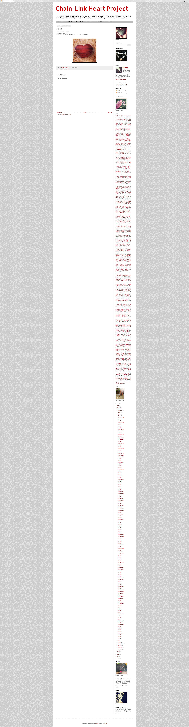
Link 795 (119, 450)
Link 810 (119, 467)
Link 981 (119, 622)
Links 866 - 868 (121, 519)
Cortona (123, 173)
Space (123, 341)
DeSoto (117, 182)
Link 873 (119, 527)
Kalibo (120, 225)
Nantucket (122, 267)
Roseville (123, 315)
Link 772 (119, 426)
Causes (129, 156)
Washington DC (126, 374)
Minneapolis (119, 261)
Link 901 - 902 (121, 553)
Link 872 (119, 526)
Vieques (129, 370)
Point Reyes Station (126, 299)
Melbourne (117, 254)
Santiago (121, 327)
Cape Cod (121, 154)
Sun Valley (128, 346)
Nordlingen (117, 280)
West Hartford (124, 375)
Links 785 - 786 (121, 439)
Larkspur (128, 232)
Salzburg (126, 317)
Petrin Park (122, 296)
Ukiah (129, 363)
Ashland (120, 124)
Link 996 (119, 634)
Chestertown (128, 161)
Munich (128, 266)
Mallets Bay (129, 246)
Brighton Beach (123, 139)
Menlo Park (128, 255)
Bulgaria (128, 144)
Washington (118, 374)
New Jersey (123, 274)
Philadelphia (128, 296)
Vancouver (118, 368)
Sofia (118, 339)
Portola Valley (124, 300)
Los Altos (119, 240)
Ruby (128, 315)
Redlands (117, 310)
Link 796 (119, 451)
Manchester (123, 248)
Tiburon (123, 355)
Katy (122, 226)
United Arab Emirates (123, 364)
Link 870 (119, 522)
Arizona (117, 123)
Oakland (127, 283)
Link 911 (119, 565)
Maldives (124, 246)
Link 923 (119, 576)
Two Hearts (118, 363)
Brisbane (117, 140)
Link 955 (119, 600)
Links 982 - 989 (121, 624)
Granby (130, 198)
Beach (121, 129)
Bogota (123, 134)
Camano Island (126, 151)
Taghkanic (128, 349)
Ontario (121, 287)
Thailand (128, 353)
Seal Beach (118, 331)
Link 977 (119, 617)
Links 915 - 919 (121, 569)
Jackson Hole (122, 222)
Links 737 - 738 (121, 417)
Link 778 (119, 432)
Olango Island (118, 286)
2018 (118, 658)
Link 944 (119, 595)
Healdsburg (117, 208)
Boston (127, 135)
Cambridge (117, 153)
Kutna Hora (118, 230)
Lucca (117, 245)
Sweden (127, 348)
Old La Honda (124, 286)
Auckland (119, 125)
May (119, 415)
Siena (130, 334)
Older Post (110, 112)
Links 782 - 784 (121, 438)
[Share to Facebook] (76, 67)
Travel (122, 358)
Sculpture (127, 330)
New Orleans (125, 275)
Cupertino (122, 176)
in (129, 217)
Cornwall (124, 172)
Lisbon (122, 237)
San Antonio (122, 319)
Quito (126, 306)
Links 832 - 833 (121, 491)
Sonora (117, 340)
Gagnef (127, 195)
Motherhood (122, 265)
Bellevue (120, 130)
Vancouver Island (126, 368)
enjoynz (96, 723)
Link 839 (119, 495)
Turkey (129, 360)
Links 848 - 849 (121, 505)
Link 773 (119, 427)
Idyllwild (118, 216)
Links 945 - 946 (121, 596)
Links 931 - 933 (121, 586)
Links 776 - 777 (121, 431)
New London (129, 274)
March (119, 412)
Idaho (130, 215)
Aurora (124, 125)
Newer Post (59, 112)
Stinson (117, 345)
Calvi (121, 151)
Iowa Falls (120, 220)
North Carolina (124, 280)
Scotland (117, 330)
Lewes (117, 236)
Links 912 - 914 (121, 567)
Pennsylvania (126, 294)
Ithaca (117, 222)
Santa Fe (118, 326)
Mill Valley (120, 260)
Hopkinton (117, 212)
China (120, 163)
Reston (122, 311)
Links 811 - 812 (121, 469)
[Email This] (71, 67)
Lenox (124, 235)
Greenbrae (129, 201)
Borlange (122, 135)
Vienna (125, 370)
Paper (126, 291)
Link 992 (119, 629)
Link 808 (119, 463)
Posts (118, 90)
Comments (119, 92)
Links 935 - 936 (121, 589)
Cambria (128, 152)
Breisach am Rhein (119, 138)
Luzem (121, 245)
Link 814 (119, 472)
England (117, 188)
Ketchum (128, 227)
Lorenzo (62, 21)
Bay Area (117, 129)
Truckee (117, 360)
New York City (125, 278)
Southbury (118, 341)
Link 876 (119, 533)
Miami (117, 259)
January (119, 409)
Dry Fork (129, 183)
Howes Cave (129, 212)
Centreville (122, 158)
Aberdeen (117, 115)
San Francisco (122, 321)
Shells (123, 332)
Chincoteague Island (126, 163)
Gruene (124, 202)
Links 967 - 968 (121, 603)
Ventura (125, 369)
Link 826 (119, 481)
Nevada (122, 271)
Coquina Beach (118, 172)
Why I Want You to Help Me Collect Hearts (74, 21)
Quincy (123, 306)
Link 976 (119, 615)
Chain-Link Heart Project (92, 8)
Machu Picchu (127, 245)
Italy (128, 221)
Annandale (123, 120)
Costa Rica (128, 173)
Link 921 (119, 572)
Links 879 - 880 (121, 536)
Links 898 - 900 (121, 551)
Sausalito (117, 329)
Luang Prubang (122, 244)
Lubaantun (128, 244)
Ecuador (117, 187)
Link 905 (119, 558)
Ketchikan (123, 227)
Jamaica (128, 222)
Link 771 (119, 424)
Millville (125, 260)
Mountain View (123, 266)
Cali (128, 148)
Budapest (128, 143)
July (119, 640)
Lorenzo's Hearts (88, 21)
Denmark (118, 181)
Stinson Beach (123, 345)
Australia (117, 127)
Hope (128, 211)
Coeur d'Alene (124, 166)
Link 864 (119, 515)
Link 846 (119, 501)
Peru (122, 295)
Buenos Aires (118, 144)
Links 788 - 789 (121, 443)
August (119, 642)
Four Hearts (126, 193)
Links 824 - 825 (121, 479)
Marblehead (129, 248)
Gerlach (123, 196)
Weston (121, 377)
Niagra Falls (128, 279)
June (119, 638)
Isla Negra (129, 220)
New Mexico (119, 275)
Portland (117, 300)
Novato (117, 283)
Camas (117, 152)
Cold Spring (127, 167)
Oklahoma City (127, 285)
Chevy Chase (119, 162)
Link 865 (119, 517)
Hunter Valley (118, 215)
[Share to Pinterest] (77, 67)
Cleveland (118, 166)
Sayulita (122, 329)
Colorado (117, 170)
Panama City (122, 291)
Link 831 (119, 489)
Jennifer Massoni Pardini (122, 84)
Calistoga (128, 149)
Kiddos (117, 229)
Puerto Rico (119, 304)
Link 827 (119, 483)
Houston (63, 69)
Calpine (117, 151)
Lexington (121, 236)
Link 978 (119, 619)
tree (120, 359)
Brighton (117, 139)
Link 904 (119, 557)
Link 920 (119, 571)
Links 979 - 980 (121, 621)
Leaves (129, 234)
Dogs (125, 182)
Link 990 (119, 626)
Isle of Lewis (119, 221)
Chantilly (127, 159)
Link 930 (119, 584)
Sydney (122, 349)
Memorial (122, 254)
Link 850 (119, 507)
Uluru (116, 364)
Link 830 (119, 488)
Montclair (117, 264)
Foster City (119, 193)
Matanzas (129, 251)
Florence (121, 191)
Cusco (130, 176)
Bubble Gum (123, 143)
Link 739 (119, 419)
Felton (117, 191)
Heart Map (109, 21)
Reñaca (118, 311)
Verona (118, 370)
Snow (123, 338)
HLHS (130, 208)
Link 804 (119, 460)
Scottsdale (122, 330)
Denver (122, 181)
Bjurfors (126, 133)
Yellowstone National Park (125, 382)
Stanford (127, 344)
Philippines (117, 297)
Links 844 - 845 (121, 500)
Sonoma (127, 339)
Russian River (121, 316)
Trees (123, 359)
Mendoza (123, 255)
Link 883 (119, 541)
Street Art (120, 346)
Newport (123, 279)
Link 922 (119, 574)
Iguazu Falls (128, 216)
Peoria (117, 295)
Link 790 (119, 445)
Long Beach (122, 239)
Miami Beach (122, 259)
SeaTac (123, 331)
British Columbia (127, 140)
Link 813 (119, 470)
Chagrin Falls (127, 158)
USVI (125, 365)
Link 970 (119, 607)
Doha (129, 182)
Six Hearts (118, 336)
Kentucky (118, 227)
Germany (127, 196)
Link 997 (119, 636)
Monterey (121, 264)
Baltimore (120, 128)
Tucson (121, 360)
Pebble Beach (118, 294)
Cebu (118, 157)
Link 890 (119, 546)
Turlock (117, 361)
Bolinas (127, 134)
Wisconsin (117, 379)
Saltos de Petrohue (119, 317)
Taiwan (125, 350)
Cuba (118, 176)
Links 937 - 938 (121, 591)
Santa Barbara (122, 325)
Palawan (126, 289)
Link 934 (119, 588)
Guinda (128, 202)
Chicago (125, 162)
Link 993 (119, 631)
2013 (118, 407)
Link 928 (119, 581)
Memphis (128, 254)
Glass (120, 198)
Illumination (123, 217)
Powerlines (122, 301)
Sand (117, 325)
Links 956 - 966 (121, 602)
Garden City (118, 196)
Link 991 (119, 627)
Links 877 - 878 (121, 534)
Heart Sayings (124, 208)
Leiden (119, 235)
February (120, 410)
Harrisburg (124, 206)
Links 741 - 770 (121, 422)
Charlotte (122, 161)
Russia (117, 316)
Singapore (128, 335)
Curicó (126, 176)
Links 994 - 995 (121, 633)
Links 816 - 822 (121, 476)
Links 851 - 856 (121, 508)
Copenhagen (127, 171)
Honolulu (123, 211)
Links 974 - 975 (121, 614)
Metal (117, 258)
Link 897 (119, 550)
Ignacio (123, 216)
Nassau (122, 269)
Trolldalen (128, 359)
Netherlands (118, 271)
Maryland (122, 250)
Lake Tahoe (129, 231)
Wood (122, 379)
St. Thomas (121, 344)
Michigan (127, 259)
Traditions (117, 358)
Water (117, 375)
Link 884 (119, 543)
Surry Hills (117, 348)
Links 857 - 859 (121, 510)
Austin (128, 125)
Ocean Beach (118, 284)
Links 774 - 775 (121, 429)
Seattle (127, 331)
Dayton (128, 178)
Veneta (117, 369)
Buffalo (124, 144)
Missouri (129, 261)
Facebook (127, 188)
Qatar (120, 305)
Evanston (122, 188)
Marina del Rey (123, 249)
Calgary (125, 148)
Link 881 (119, 538)
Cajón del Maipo (119, 148)
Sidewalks (118, 334)
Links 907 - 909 (121, 562)
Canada (122, 153)
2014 (118, 651)
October (119, 645)
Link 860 (119, 512)
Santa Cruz (129, 325)
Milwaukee (129, 260)
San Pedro (122, 324)
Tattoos (127, 351)
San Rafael (128, 324)
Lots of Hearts (124, 241)
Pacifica (121, 289)
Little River (128, 237)
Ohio (117, 285)
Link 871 (119, 524)
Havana (123, 207)
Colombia (127, 168)
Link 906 (119, 560)
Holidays (119, 210)
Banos (129, 128)
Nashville (117, 269)
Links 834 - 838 (121, 493)
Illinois (117, 217)
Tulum (125, 360)
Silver (123, 335)
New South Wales (124, 276)
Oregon (127, 287)
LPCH (117, 244)
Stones (129, 345)
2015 (118, 653)
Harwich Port (118, 207)
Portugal (117, 301)
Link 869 (119, 520)
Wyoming (117, 382)
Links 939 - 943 (121, 593)
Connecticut (118, 171)
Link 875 (119, 531)
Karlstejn (118, 226)
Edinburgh (122, 187)
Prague (128, 301)
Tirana (128, 355)
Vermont (129, 369)
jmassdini (126, 67)
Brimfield (128, 139)
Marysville (128, 250)
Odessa (129, 284)
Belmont (124, 130)
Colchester (120, 167)
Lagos (127, 230)
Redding (127, 309)
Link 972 (119, 610)
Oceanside (125, 284)
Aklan (121, 115)
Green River (123, 201)
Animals (124, 119)
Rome (129, 314)
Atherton (129, 124)
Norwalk (128, 281)
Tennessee (118, 353)
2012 (118, 405)
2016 (118, 654)
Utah (129, 365)
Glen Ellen (125, 198)
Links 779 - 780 (121, 434)
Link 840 (119, 496)
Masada (117, 251)
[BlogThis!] (73, 67)
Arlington (122, 123)
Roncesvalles (118, 315)
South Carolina (122, 340)
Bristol (121, 140)
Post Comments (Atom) (66, 114)
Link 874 (119, 529)
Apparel (129, 120)
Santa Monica (124, 326)
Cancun (128, 153)
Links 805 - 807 (121, 462)
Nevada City (128, 271)
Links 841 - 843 (121, 498)
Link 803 (119, 458)
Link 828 (119, 484)
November (120, 647)
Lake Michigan (122, 231)
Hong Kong (118, 211)
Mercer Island (120, 256)
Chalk (123, 159)
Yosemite (117, 383)
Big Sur (122, 133)
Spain (126, 341)
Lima (130, 236)
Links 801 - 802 (121, 457)
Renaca (129, 310)
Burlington (128, 145)
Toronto (122, 356)
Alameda (125, 115)
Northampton (122, 281)
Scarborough (127, 329)
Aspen (125, 124)
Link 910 (119, 564)
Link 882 (119, 539)
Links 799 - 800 (121, 455)
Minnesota (124, 261)
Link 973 (119, 612)
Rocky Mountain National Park (121, 314)
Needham (117, 270)
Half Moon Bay (127, 203)
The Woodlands (124, 354)
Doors (125, 183)
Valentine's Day (119, 367)
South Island (129, 340)
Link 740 (119, 420)
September (120, 643)
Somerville (122, 339)
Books (117, 135)
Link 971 (119, 608)
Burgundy (117, 145)
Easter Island (127, 186)
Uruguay (121, 365)
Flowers (117, 192)
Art (127, 123)
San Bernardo (128, 319)
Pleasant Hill (118, 299)
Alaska (130, 115)
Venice (121, 369)
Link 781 (119, 436)
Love (127, 243)
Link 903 (119, 555)
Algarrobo (128, 116)
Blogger (105, 723)
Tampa (129, 350)
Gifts (61, 69)
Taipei (122, 350)
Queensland (118, 306)
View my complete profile (121, 79)
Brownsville (117, 143)
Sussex (122, 348)
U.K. (125, 363)
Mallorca (118, 248)
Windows (126, 378)
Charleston (117, 161)
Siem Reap (126, 334)
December (120, 649)
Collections (117, 168)
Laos (124, 232)
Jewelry (117, 223)
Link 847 (119, 503)
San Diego (126, 320)
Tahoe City (117, 350)
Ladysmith (122, 230)
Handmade (124, 205)
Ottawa (117, 289)
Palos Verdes (127, 290)
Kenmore (129, 226)
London (117, 239)
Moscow (126, 264)
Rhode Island (127, 311)
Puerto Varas (125, 304)
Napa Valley (127, 267)
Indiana (123, 218)
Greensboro (119, 202)
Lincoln (118, 237)
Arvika (117, 124)
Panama (117, 291)
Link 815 (119, 474)
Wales (128, 373)
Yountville (122, 383)
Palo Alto (121, 290)
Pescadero (127, 295)
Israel (124, 221)
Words (127, 380)
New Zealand (118, 279)
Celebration (123, 157)
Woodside (129, 379)
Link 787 (119, 441)
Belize (117, 130)
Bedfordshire (127, 129)
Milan (116, 260)
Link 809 (119, 465)
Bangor (124, 128)
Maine (120, 246)
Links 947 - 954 (121, 598)
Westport (126, 377)
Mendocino (117, 255)
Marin (118, 249)
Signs (118, 335)
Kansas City (129, 225)
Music (117, 267)
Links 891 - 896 (121, 548)
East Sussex (119, 186)
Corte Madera (118, 173)
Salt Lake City (127, 316)
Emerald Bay (127, 187)
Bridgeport (127, 138)
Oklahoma (121, 285)
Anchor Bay (119, 119)
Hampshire (117, 205)
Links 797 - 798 (121, 453)
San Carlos (119, 320)
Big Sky (118, 133)
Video (122, 370)
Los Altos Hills (125, 240)
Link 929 (119, 583)
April (119, 414)
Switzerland (117, 349)
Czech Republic (120, 177)
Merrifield (125, 256)
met (129, 256)
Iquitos (125, 220)
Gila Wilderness (124, 197)
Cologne (122, 168)
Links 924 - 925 (121, 577)
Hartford (128, 206)
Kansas (124, 225)
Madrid (117, 246)
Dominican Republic (119, 183)
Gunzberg (117, 203)
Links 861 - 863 (121, 514)
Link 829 (119, 486)
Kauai (125, 226)
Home (58, 21)
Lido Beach (126, 236)
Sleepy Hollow (126, 336)
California (119, 149)
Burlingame (122, 145)
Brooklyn (126, 141)
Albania (118, 116)
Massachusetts (123, 251)
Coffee (129, 166)
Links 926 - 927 (121, 579)
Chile (130, 162)
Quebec (124, 305)
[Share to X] (74, 67)
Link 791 (119, 446)
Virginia (129, 372)
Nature (126, 269)
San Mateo (121, 322)
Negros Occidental (125, 270)
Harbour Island (118, 206)
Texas (67, 69)
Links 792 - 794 (121, 448)
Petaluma (117, 296)
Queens (128, 305)
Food (122, 192)
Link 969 (119, 605)
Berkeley (129, 130)
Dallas (126, 177)
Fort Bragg (129, 192)
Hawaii (127, 207)
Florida (126, 191)
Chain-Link (117, 159)
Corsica (128, 172)
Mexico (122, 258)
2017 (118, 656)
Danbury (122, 178)
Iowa (116, 220)
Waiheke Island (121, 373)
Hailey (121, 203)
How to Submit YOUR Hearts (99, 21)
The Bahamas (118, 354)
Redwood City (123, 310)
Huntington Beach (124, 215)
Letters (127, 235)
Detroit (121, 182)
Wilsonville (121, 378)
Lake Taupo (119, 232)
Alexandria (123, 116)
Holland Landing (127, 210)
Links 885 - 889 (121, 545)
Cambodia (122, 152)
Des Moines (128, 181)
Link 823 (119, 477)
